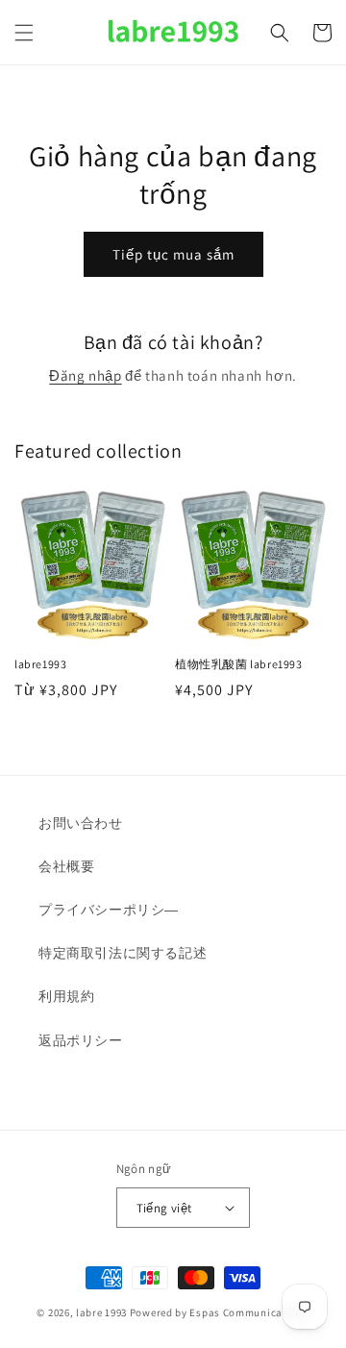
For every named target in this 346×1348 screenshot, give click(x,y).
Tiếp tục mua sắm (173, 254)
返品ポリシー (80, 1040)
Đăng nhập (85, 375)
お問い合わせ (80, 823)
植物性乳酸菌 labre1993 (239, 664)
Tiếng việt (164, 1208)
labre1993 (40, 664)
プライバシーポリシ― (108, 909)
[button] (24, 33)
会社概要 (66, 866)
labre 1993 (101, 1312)
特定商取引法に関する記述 (122, 952)
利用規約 (66, 996)
